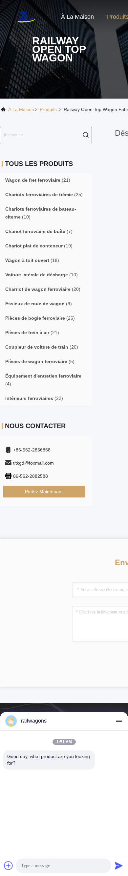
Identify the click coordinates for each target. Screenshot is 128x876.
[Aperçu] (26, 16)
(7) (39, 231)
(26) (40, 318)
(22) (34, 398)
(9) (38, 303)
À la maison (77, 16)
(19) (39, 245)
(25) (44, 194)
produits (48, 109)
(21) (37, 180)
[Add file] (8, 865)
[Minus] (119, 721)
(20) (42, 289)
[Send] (119, 865)
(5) (40, 361)
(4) (43, 379)
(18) (32, 260)
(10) (40, 212)
